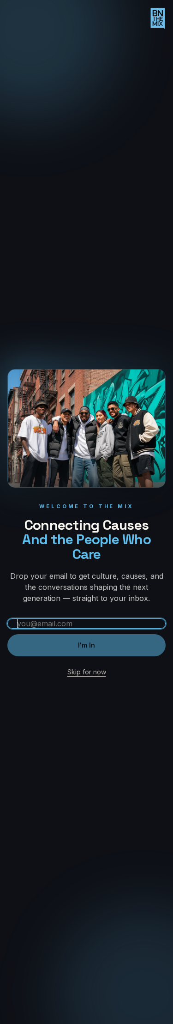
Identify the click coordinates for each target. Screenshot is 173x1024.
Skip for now (86, 672)
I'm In (86, 645)
